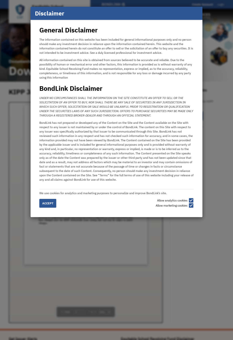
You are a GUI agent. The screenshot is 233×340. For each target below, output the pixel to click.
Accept (47, 203)
